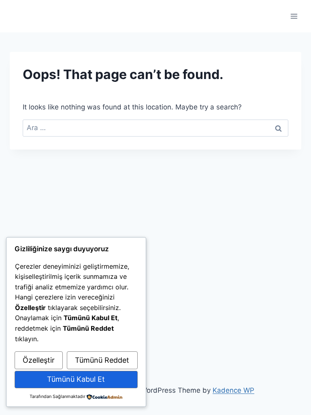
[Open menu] (293, 16)
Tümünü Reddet (102, 360)
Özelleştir (39, 360)
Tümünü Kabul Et (76, 379)
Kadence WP (233, 390)
